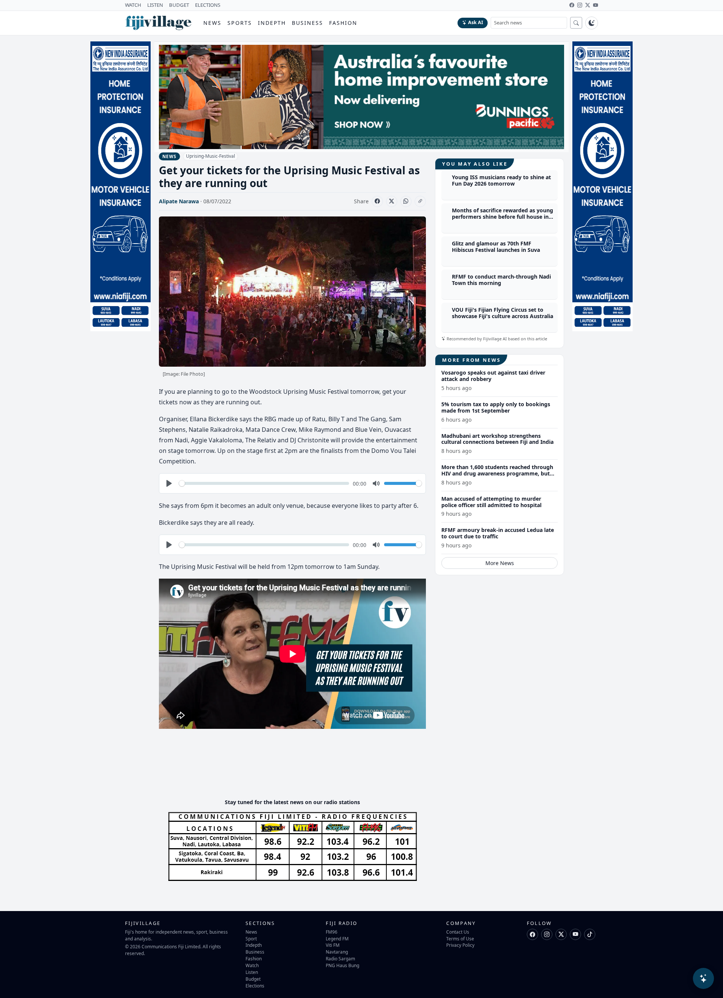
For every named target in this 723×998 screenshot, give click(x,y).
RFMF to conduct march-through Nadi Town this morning (501, 279)
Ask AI (475, 22)
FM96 (331, 932)
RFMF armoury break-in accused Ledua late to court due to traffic (497, 533)
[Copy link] (420, 201)
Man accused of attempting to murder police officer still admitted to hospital (491, 501)
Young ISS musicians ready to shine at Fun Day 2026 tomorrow (501, 180)
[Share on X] (391, 201)
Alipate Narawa (179, 201)
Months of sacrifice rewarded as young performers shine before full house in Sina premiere (502, 217)
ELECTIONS (207, 5)
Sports (239, 22)
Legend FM (337, 939)
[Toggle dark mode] (591, 23)
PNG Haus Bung (342, 965)
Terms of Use (460, 939)
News (212, 22)
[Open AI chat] (703, 978)
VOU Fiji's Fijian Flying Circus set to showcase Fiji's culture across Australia (502, 313)
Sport (251, 939)
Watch (252, 965)
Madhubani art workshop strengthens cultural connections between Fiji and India (497, 438)
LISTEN (155, 5)
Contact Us (457, 932)
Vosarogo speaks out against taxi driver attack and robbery (493, 375)
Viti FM (333, 945)
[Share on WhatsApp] (406, 201)
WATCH (133, 5)
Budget (253, 979)
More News (499, 562)
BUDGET (179, 5)
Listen (252, 972)
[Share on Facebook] (377, 201)
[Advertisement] (296, 770)
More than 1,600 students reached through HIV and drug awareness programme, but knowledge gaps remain (497, 473)
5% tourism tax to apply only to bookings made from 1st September (495, 407)
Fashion (343, 22)
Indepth (272, 22)
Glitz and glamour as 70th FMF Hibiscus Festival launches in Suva (496, 246)
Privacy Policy (460, 945)
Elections (255, 986)
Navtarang (337, 952)
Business (307, 22)
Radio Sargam (340, 958)
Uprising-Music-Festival (210, 156)
